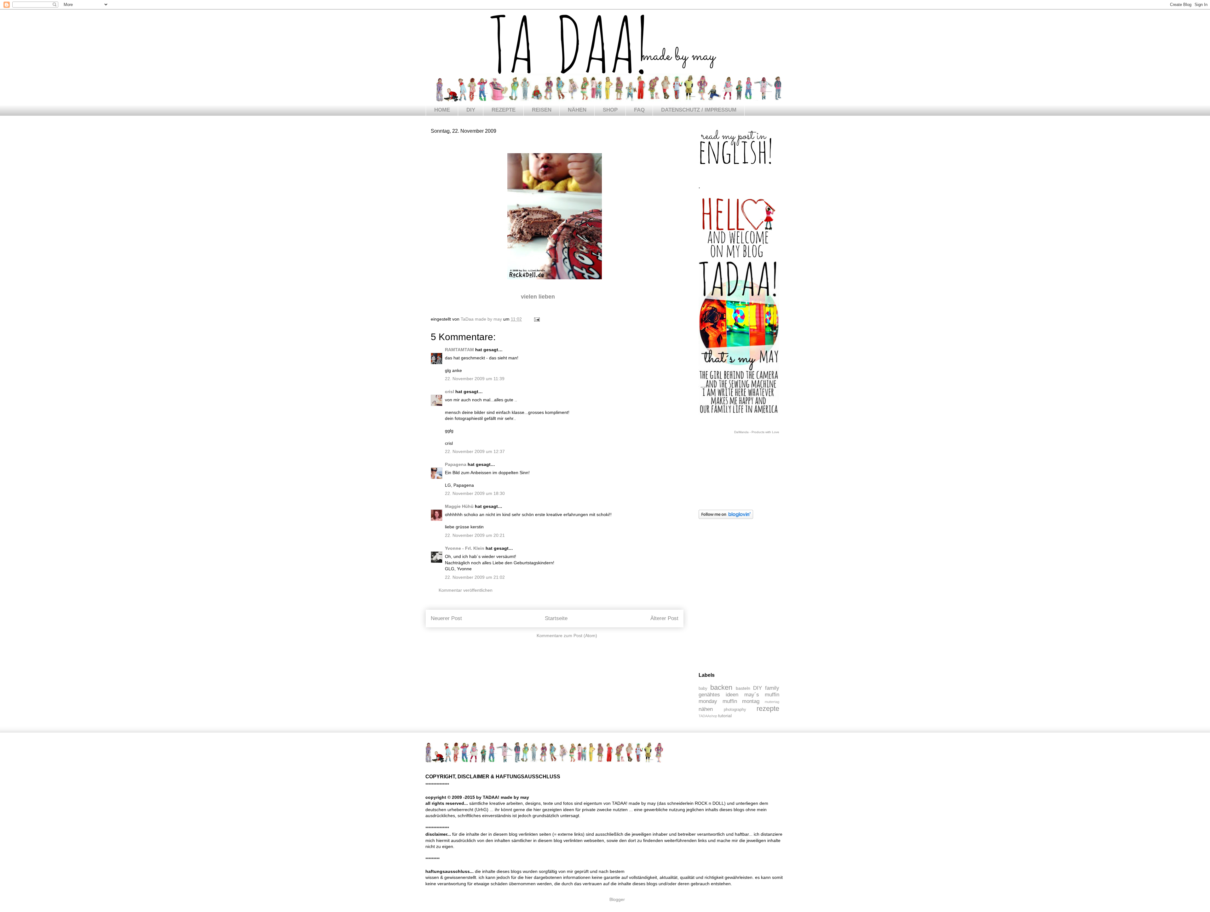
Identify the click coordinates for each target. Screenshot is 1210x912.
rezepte (768, 708)
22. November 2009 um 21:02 (475, 577)
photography (735, 709)
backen (721, 687)
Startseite (556, 618)
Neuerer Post (446, 618)
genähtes (709, 695)
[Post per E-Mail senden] (536, 319)
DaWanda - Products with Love (756, 432)
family (772, 688)
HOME (442, 110)
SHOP (610, 110)
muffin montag (741, 701)
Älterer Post (664, 618)
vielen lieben (538, 296)
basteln (743, 688)
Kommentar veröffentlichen (466, 590)
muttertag (772, 702)
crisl (449, 391)
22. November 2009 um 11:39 (474, 378)
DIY (470, 110)
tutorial (725, 715)
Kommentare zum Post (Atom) (567, 635)
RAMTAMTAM (459, 349)
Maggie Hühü (459, 506)
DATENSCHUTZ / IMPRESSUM (698, 110)
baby (703, 688)
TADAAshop (708, 716)
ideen (732, 695)
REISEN (541, 110)
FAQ (639, 110)
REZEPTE (504, 110)
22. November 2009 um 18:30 (475, 493)
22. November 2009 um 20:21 (475, 535)
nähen (706, 709)
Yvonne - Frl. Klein (464, 548)
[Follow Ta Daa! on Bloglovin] (726, 517)
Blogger (617, 899)
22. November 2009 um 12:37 (475, 451)
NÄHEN (577, 110)
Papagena (455, 464)
